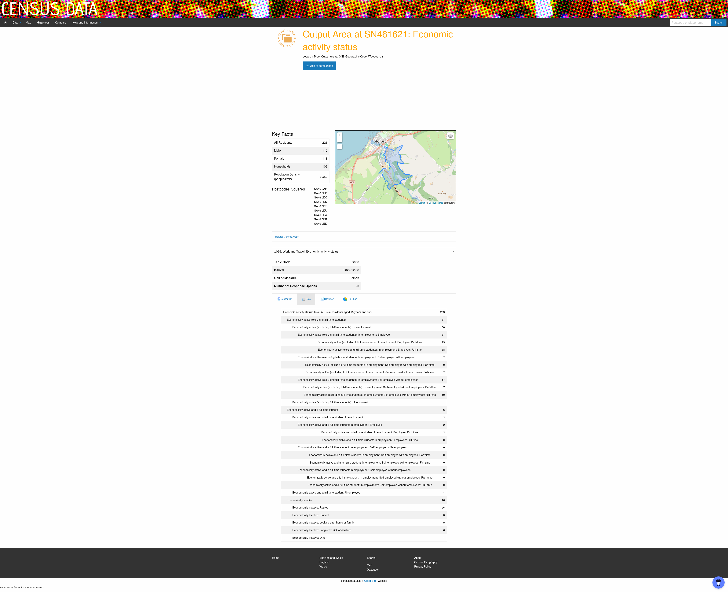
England (324, 562)
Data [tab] (308, 298)
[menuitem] (5, 22)
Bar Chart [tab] (329, 298)
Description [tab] (286, 298)
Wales (323, 566)
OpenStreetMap (436, 202)
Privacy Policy (422, 566)
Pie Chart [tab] (352, 298)
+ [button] (340, 135)
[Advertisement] (364, 101)
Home (275, 558)
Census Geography (426, 562)
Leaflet (422, 202)
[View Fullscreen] (339, 146)
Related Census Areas (287, 236)
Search (371, 558)
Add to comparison (321, 65)
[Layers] (450, 135)
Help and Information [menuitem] (85, 22)
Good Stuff (370, 581)
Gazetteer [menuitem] (43, 22)
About (417, 558)
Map (369, 565)
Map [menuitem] (28, 22)
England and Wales (331, 558)
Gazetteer (373, 569)
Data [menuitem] (15, 22)
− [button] (340, 140)
